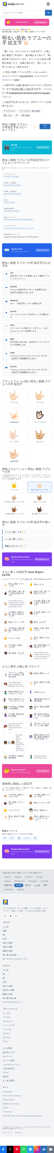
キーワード (7, 1056)
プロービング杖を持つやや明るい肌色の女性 (14, 675)
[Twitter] (10, 916)
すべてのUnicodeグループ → (15, 959)
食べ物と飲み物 (9, 955)
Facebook (7, 1021)
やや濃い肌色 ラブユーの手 (39, 796)
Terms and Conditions (12, 1096)
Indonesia (8, 889)
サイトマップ (8, 1133)
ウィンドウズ (8, 1025)
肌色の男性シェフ (39, 673)
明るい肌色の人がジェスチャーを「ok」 (39, 818)
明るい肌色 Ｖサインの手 (14, 585)
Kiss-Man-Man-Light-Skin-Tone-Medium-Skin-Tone (14, 684)
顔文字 (6, 1076)
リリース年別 (8, 1060)
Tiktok (5, 1041)
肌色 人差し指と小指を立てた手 (39, 592)
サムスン (7, 1033)
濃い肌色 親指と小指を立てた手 (39, 646)
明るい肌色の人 (38, 810)
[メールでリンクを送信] (50, 1149)
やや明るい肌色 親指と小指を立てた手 (14, 630)
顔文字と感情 (8, 990)
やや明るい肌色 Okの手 (13, 646)
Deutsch (28, 877)
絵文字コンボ (8, 1052)
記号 (5, 939)
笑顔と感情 (7, 947)
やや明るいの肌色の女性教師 (14, 707)
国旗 (5, 931)
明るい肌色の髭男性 (39, 707)
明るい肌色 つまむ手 (39, 638)
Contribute (7, 1092)
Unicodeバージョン (11, 1064)
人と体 (6, 927)
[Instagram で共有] (37, 1149)
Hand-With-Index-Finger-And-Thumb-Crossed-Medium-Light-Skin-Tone (14, 604)
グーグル (7, 1017)
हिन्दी (45, 885)
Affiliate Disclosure (11, 1104)
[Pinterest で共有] (16, 1149)
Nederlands (19, 881)
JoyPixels (7, 1037)
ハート (27, 838)
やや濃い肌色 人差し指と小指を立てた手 (39, 603)
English (7, 877)
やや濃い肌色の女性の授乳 (14, 715)
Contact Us (7, 1112)
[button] (27, 175)
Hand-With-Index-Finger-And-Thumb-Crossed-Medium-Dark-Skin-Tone (39, 655)
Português (32, 881)
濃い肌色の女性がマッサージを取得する (39, 716)
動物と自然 (7, 951)
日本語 (19, 885)
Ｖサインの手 (12, 638)
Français (39, 877)
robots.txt (18, 1133)
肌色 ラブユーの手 (39, 803)
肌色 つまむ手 (37, 622)
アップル (7, 1013)
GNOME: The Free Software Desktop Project (22, 1116)
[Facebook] (5, 916)
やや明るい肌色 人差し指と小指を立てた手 (14, 614)
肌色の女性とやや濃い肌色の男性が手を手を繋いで (39, 737)
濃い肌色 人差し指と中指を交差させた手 (14, 593)
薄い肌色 (25, 115)
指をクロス (36, 584)
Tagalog (20, 889)
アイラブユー (12, 810)
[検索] (48, 13)
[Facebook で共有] (3, 1149)
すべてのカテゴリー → (12, 1002)
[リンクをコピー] (43, 1149)
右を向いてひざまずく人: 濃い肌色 (39, 724)
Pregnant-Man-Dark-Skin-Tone (38, 757)
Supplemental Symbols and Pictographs (21, 237)
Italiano (7, 881)
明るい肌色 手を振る (39, 683)
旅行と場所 (7, 943)
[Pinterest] (16, 916)
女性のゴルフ (37, 692)
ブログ (6, 1072)
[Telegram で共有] (30, 1149)
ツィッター (7, 1029)
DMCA (5, 1108)
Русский (44, 881)
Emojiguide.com (8, 29)
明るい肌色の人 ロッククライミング (14, 700)
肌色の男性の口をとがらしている (14, 693)
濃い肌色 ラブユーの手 (14, 803)
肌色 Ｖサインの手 (14, 622)
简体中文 (8, 885)
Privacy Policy (9, 1100)
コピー (45, 126)
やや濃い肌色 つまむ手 (39, 613)
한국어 (28, 885)
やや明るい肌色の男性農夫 (14, 757)
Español (17, 877)
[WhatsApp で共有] (23, 1149)
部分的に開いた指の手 (11, 32)
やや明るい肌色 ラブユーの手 (14, 796)
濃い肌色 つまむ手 (14, 653)
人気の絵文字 (8, 1068)
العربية (37, 885)
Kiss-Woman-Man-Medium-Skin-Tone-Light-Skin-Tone (14, 726)
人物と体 (23, 29)
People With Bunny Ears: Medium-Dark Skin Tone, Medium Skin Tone (14, 743)
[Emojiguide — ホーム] (5, 902)
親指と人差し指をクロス (39, 629)
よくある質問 (8, 1080)
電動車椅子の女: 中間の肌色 (39, 700)
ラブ (12, 838)
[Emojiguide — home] (13, 4)
